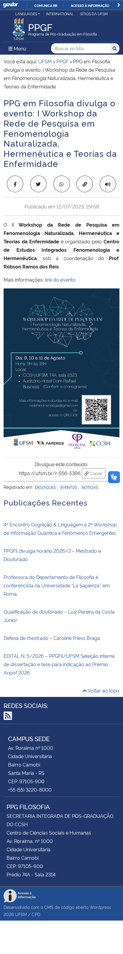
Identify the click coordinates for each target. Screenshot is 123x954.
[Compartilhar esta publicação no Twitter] (38, 184)
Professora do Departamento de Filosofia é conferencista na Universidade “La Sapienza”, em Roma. (57, 585)
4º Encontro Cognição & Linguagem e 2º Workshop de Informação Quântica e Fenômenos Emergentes (60, 528)
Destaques (45, 487)
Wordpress (100, 907)
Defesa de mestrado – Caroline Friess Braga (52, 638)
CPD (36, 914)
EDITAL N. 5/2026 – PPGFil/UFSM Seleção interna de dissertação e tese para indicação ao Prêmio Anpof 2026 (59, 664)
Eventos (69, 487)
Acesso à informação (90, 5)
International (60, 13)
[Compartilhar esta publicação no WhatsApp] (61, 184)
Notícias (90, 487)
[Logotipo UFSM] (19, 27)
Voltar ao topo (103, 690)
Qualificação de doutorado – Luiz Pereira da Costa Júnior (59, 615)
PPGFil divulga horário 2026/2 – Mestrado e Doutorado (52, 554)
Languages (26, 13)
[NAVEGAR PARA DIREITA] (118, 5)
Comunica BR (45, 5)
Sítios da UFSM (94, 13)
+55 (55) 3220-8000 (30, 789)
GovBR (10, 5)
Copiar (97, 473)
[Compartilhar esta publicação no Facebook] (15, 184)
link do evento (60, 279)
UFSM (21, 914)
